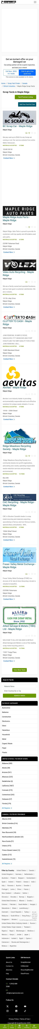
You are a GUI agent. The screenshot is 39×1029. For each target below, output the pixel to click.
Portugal (5, 889)
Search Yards (19, 696)
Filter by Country (8, 870)
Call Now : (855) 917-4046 (11, 72)
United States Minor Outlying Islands (14, 923)
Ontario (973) (6, 846)
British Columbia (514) (10, 823)
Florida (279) (6, 804)
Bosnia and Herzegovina (20, 942)
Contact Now (8, 158)
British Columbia (9, 86)
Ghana (14, 908)
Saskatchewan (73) (8, 859)
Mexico (4, 935)
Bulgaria (30, 897)
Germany (19, 874)
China (19, 889)
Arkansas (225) (7, 777)
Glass (4, 726)
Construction (6, 717)
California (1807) (8, 786)
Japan (26, 935)
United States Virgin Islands (11, 927)
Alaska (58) (6, 768)
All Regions (6, 808)
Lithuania (17, 893)
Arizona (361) (7, 772)
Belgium (21, 878)
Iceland (13, 938)
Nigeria (4, 931)
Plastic (4, 752)
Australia (5, 878)
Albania (21, 901)
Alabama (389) (7, 763)
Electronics (6, 721)
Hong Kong (26, 916)
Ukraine (14, 919)
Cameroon (5, 942)
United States (21, 870)
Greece (26, 882)
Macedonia (5, 908)
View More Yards (20, 670)
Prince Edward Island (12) (11, 850)
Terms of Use (25, 1019)
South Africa (15, 916)
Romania (10, 885)
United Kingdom (7, 874)
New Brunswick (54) (9, 832)
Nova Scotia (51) (8, 841)
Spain (4, 882)
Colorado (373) (7, 790)
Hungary (33, 904)
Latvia (12, 889)
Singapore (5, 919)
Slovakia (13, 897)
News (19, 1027)
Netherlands (28, 874)
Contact (34, 1027)
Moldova (30, 931)
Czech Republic (16, 912)
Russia (32, 923)
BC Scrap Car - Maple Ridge (17, 126)
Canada (24, 83)
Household (6, 735)
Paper (4, 748)
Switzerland (30, 878)
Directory (26, 1027)
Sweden (26, 885)
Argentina (13, 946)
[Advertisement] (19, 30)
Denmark (5, 912)
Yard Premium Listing (25, 97)
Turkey (26, 912)
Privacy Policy (14, 1019)
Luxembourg (23, 908)
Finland (18, 882)
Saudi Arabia (22, 904)
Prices (12, 1027)
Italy (3, 885)
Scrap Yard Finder (14, 83)
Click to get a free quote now (27, 72)
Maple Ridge (7, 130)
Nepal (11, 931)
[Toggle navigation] (35, 2)
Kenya (12, 935)
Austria (18, 885)
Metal (4, 739)
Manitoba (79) (7, 828)
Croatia (29, 901)
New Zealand (6, 893)
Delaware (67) (7, 799)
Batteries (5, 712)
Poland (12, 878)
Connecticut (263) (8, 795)
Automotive (6, 708)
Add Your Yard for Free (27, 104)
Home (3, 83)
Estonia (4, 904)
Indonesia (5, 938)
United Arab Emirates (9, 901)
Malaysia (5, 916)
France (26, 889)
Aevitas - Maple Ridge (14, 387)
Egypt (21, 938)
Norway (21, 897)
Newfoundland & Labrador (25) (12, 837)
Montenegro (20, 931)
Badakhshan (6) (7, 781)
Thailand (27, 927)
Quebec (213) (7, 855)
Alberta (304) (6, 819)
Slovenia (5, 897)
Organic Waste (7, 743)
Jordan (19, 935)
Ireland (10, 882)
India (33, 882)
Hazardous (6, 730)
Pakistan (13, 904)
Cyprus (28, 938)
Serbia (24, 893)
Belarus (4, 946)
